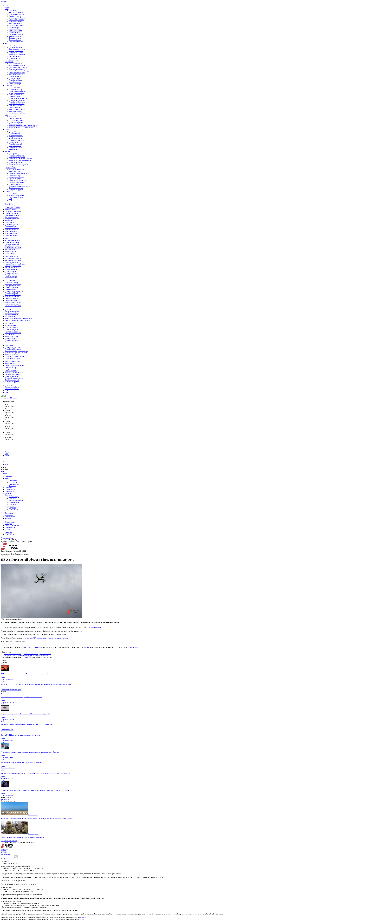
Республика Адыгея (16, 52)
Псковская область (15, 78)
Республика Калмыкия (17, 54)
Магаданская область (16, 177)
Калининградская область (18, 67)
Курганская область (16, 122)
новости (3, 471)
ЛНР (10, 199)
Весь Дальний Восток (16, 169)
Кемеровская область (16, 137)
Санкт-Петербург (15, 84)
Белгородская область (16, 14)
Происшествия (10, 489)
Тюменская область (15, 124)
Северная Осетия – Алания (18, 164)
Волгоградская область (17, 49)
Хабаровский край (15, 184)
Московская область (16, 12)
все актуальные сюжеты (9, 841)
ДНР (10, 200)
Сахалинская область (16, 182)
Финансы (12, 486)
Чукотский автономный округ (19, 186)
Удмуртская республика (17, 109)
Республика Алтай (15, 144)
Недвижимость (14, 484)
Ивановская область (16, 21)
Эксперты (8, 495)
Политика (8, 477)
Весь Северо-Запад (15, 63)
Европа (14, 702)
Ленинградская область (17, 73)
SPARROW (82, 917)
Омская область (14, 142)
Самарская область (15, 105)
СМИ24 (81, 919)
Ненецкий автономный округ (19, 71)
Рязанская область (15, 32)
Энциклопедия (14, 497)
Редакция (4, 852)
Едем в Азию (32, 815)
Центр (7, 9)
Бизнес (7, 478)
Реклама (8, 452)
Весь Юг (12, 45)
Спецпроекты (9, 506)
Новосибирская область (17, 140)
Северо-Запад (9, 62)
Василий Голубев (95, 627)
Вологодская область (16, 69)
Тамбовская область (16, 36)
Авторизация (5, 854)
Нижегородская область (17, 91)
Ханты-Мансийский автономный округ (23, 126)
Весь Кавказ (13, 153)
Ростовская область (15, 56)
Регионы (4, 2)
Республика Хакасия (16, 147)
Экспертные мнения (16, 500)
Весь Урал (12, 116)
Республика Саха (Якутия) (18, 180)
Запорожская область (16, 195)
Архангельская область (17, 65)
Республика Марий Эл (17, 100)
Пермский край (14, 96)
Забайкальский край (16, 188)
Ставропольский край (16, 166)
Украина (12, 768)
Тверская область (15, 38)
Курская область (14, 27)
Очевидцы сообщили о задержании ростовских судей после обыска (27, 654)
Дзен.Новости (37, 647)
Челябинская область (16, 120)
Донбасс (8, 191)
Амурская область (15, 171)
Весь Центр (13, 10)
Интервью (12, 504)
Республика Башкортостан (18, 98)
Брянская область (15, 16)
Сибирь (7, 129)
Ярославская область (16, 42)
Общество (8, 488)
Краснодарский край (16, 51)
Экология (8, 493)
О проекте (4, 849)
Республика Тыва (15, 146)
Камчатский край (15, 175)
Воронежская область (16, 20)
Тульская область (15, 40)
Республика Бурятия (16, 190)
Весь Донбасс (13, 193)
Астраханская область (16, 47)
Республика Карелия (16, 80)
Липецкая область (15, 29)
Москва (7, 7)
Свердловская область (16, 118)
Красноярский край (16, 138)
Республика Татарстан (16, 104)
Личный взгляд (14, 502)
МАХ (30, 647)
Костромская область (16, 25)
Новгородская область (16, 76)
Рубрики (4, 473)
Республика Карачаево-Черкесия (20, 160)
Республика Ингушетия (17, 157)
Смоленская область (16, 34)
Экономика (13, 480)
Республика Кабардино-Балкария (20, 158)
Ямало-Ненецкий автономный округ (22, 127)
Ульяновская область (16, 111)
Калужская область (15, 23)
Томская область (14, 149)
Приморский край (15, 179)
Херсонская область (16, 197)
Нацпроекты (9, 491)
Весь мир (8, 5)
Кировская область (15, 89)
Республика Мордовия (17, 102)
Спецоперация (33, 834)
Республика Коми (15, 82)
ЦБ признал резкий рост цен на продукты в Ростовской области (26, 655)
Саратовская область (16, 107)
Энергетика (13, 482)
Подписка (12, 508)
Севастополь (13, 60)
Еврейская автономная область (19, 173)
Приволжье (9, 85)
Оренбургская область (16, 93)
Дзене (26, 657)
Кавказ (7, 151)
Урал (6, 115)
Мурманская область (16, 74)
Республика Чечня (15, 162)
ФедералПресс (134, 647)
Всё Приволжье (14, 87)
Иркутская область (15, 135)
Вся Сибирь (13, 131)
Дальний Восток (10, 168)
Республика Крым (15, 58)
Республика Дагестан (16, 155)
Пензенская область (16, 95)
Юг (6, 43)
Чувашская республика (17, 113)
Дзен (87, 647)
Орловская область (15, 31)
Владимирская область (17, 18)
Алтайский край (14, 133)
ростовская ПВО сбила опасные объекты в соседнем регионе (46, 638)
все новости (5, 799)
